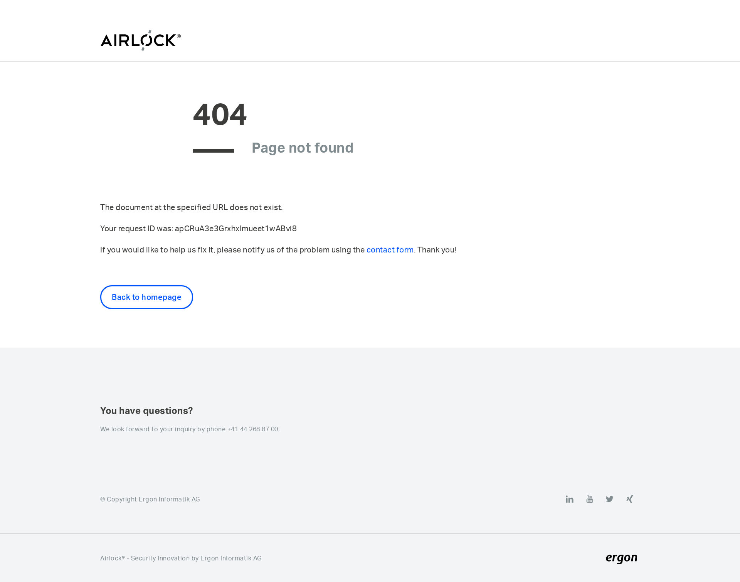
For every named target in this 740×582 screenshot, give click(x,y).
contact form (390, 249)
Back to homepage (147, 297)
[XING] (630, 499)
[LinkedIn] (570, 499)
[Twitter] (610, 499)
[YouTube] (590, 499)
